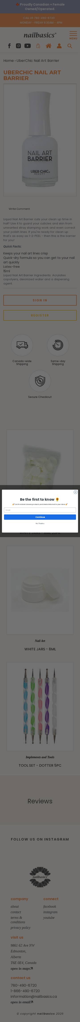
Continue (40, 517)
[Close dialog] (75, 492)
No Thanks (40, 523)
